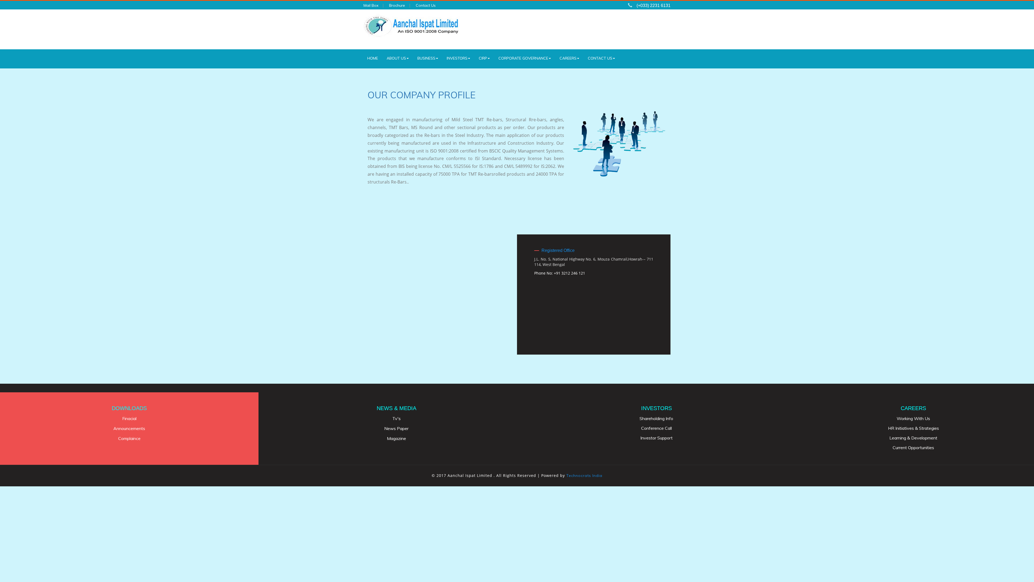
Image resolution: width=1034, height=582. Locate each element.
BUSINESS (426, 58)
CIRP (483, 58)
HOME (372, 58)
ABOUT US (396, 58)
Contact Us (426, 5)
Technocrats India (584, 475)
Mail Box (371, 5)
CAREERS (568, 58)
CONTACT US (600, 58)
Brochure (397, 5)
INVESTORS (457, 58)
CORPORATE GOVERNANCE (523, 58)
